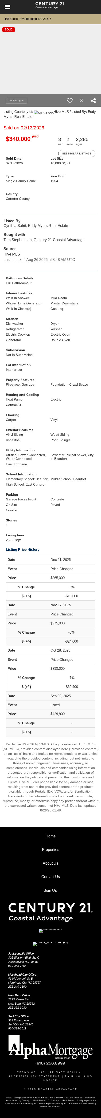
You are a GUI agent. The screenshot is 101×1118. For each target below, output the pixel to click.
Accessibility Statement (34, 1076)
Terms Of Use (31, 1072)
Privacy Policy (65, 1072)
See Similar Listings (76, 153)
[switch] (70, 100)
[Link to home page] (50, 7)
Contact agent (16, 100)
